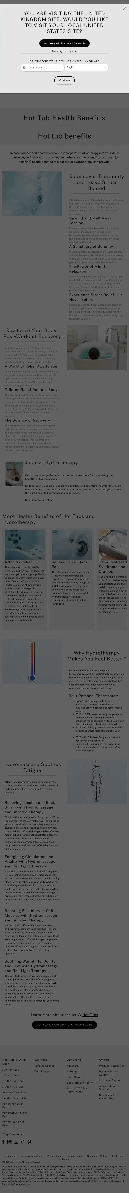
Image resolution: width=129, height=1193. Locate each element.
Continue (64, 80)
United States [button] (35, 67)
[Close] (125, 8)
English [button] (71, 67)
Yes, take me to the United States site (64, 43)
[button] (64, 51)
